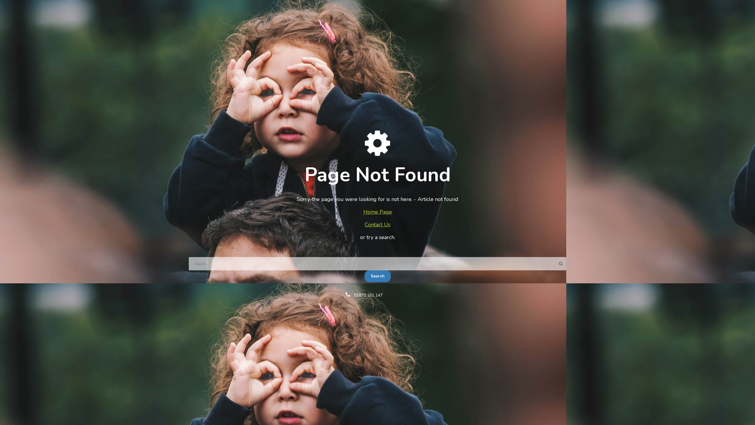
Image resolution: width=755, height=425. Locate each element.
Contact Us (377, 224)
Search (378, 276)
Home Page (377, 211)
